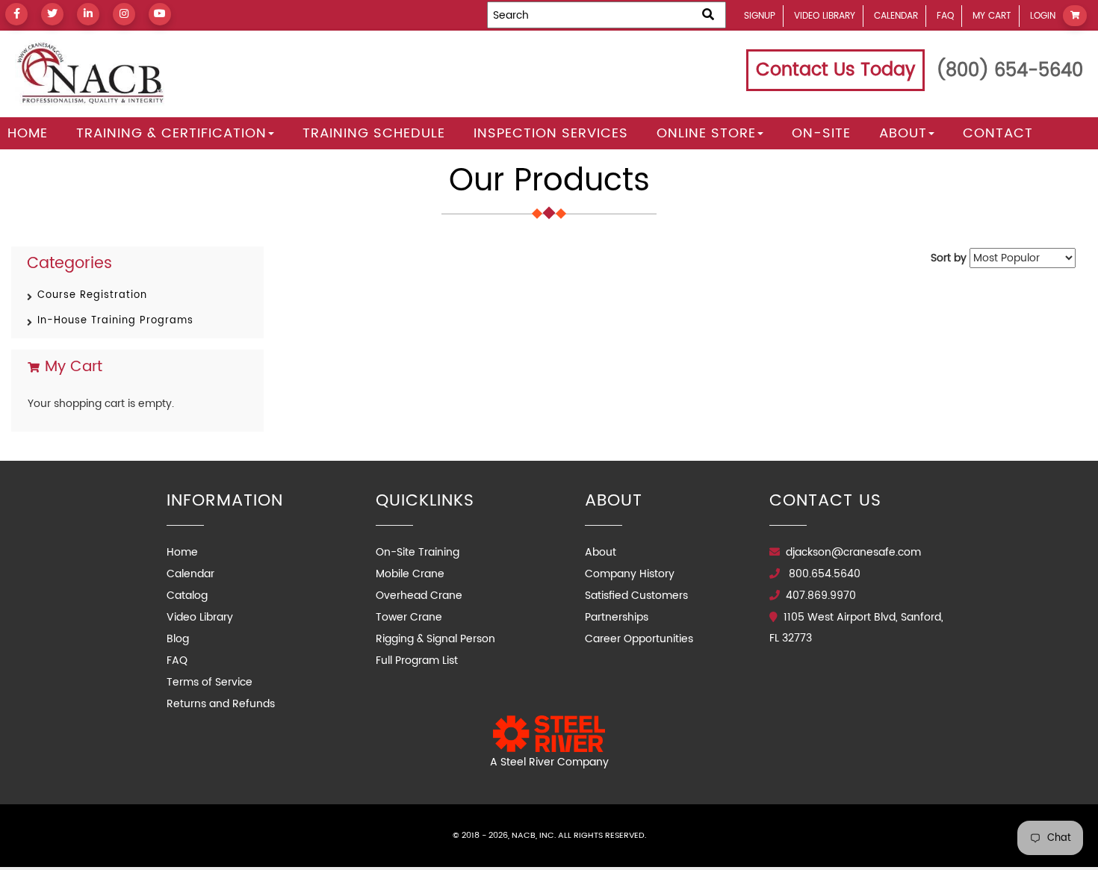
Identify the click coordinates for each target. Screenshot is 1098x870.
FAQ (945, 16)
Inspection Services (551, 133)
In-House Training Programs (115, 321)
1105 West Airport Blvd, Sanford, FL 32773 (856, 628)
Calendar (896, 16)
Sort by (949, 258)
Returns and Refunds (221, 703)
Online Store (706, 133)
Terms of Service (209, 682)
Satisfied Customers (636, 595)
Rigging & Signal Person (435, 638)
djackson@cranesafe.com (853, 552)
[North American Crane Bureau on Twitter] (52, 14)
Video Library (824, 16)
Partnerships (616, 617)
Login (1042, 16)
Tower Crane (409, 617)
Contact (998, 133)
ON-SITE (821, 133)
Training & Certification (171, 133)
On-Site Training (417, 552)
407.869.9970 (821, 595)
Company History (629, 573)
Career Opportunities (639, 638)
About (903, 133)
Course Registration (92, 295)
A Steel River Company (549, 762)
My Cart (992, 16)
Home (27, 133)
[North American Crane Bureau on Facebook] (16, 14)
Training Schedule (374, 133)
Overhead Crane (419, 595)
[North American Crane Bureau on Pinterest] (88, 14)
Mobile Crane (410, 573)
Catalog (187, 595)
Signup (759, 16)
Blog (178, 638)
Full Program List (417, 660)
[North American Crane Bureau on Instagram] (124, 14)
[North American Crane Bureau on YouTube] (160, 14)
